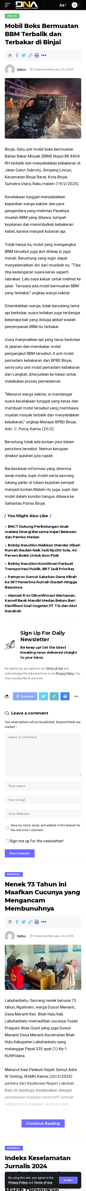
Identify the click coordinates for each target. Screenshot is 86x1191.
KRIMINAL (14, 874)
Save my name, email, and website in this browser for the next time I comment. (45, 828)
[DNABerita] (27, 5)
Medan (12, 15)
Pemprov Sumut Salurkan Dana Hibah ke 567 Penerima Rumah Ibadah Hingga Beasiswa (41, 582)
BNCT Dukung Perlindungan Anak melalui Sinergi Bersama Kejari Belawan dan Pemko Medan (40, 531)
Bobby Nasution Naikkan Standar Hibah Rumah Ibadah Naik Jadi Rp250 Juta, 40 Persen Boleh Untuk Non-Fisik (42, 550)
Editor (21, 69)
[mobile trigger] (9, 5)
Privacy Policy (17, 1182)
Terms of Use (43, 1182)
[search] (53, 5)
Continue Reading (43, 1123)
